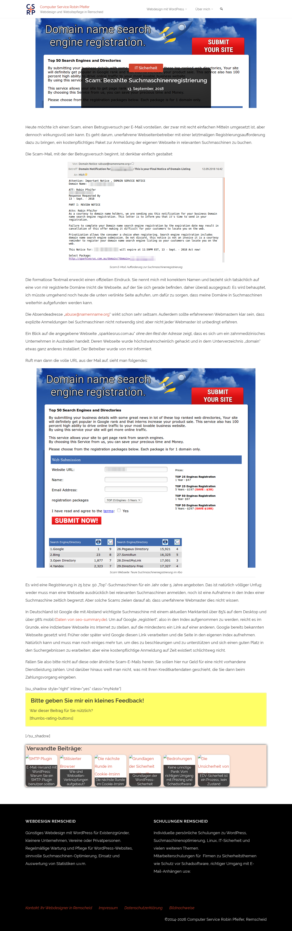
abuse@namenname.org (87, 314)
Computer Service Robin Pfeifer (65, 7)
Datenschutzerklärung (143, 908)
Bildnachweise (182, 908)
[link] (221, 9)
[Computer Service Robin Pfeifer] (30, 9)
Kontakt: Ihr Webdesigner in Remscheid (58, 908)
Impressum (108, 908)
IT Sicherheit (146, 68)
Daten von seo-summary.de (81, 619)
